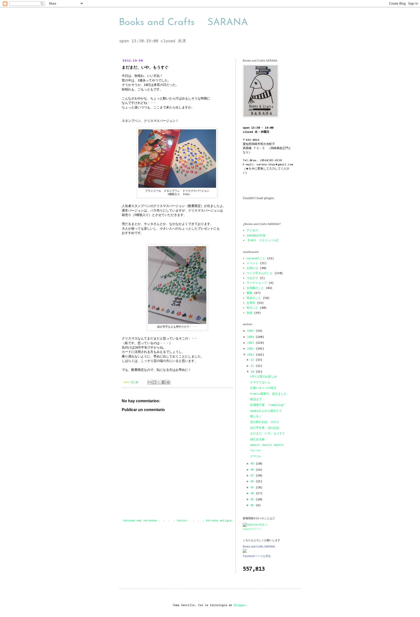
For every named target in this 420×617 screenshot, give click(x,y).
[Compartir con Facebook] (163, 382)
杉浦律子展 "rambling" (267, 405)
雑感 (249, 313)
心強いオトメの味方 (263, 388)
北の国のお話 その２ (264, 422)
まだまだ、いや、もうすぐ (267, 433)
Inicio (181, 520)
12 (253, 359)
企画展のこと (255, 288)
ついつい (256, 450)
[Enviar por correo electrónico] (149, 382)
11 (253, 366)
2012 (251, 348)
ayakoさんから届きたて (266, 411)
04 (253, 493)
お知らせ (252, 268)
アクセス (252, 230)
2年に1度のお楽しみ (263, 376)
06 (253, 481)
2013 (251, 342)
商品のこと (253, 298)
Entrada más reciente (140, 520)
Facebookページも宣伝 (257, 555)
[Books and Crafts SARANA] (245, 552)
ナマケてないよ (260, 382)
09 (253, 463)
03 (253, 499)
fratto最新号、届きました (268, 394)
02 (253, 505)
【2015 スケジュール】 (263, 240)
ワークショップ (256, 283)
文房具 (250, 303)
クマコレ (256, 456)
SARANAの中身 (255, 235)
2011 (251, 354)
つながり (252, 278)
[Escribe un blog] (154, 382)
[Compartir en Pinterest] (168, 382)
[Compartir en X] (159, 382)
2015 (251, 331)
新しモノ (256, 416)
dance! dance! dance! (267, 445)
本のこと (252, 307)
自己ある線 (257, 439)
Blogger (240, 605)
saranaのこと (255, 258)
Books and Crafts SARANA (183, 22)
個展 (249, 293)
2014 (251, 337)
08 (253, 469)
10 (253, 371)
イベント (252, 263)
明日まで (256, 399)
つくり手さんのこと (259, 273)
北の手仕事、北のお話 (264, 428)
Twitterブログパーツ (252, 529)
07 (253, 475)
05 (253, 487)
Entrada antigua (218, 520)
